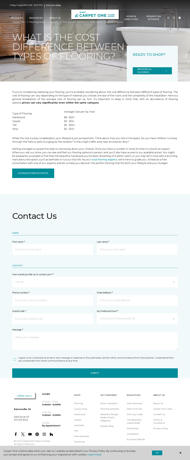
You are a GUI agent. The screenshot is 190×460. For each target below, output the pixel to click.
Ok (157, 452)
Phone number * (21, 293)
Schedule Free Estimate (33, 173)
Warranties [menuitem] (132, 428)
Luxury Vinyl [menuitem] (80, 409)
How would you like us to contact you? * (32, 274)
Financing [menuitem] (79, 441)
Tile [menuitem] (76, 430)
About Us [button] (55, 18)
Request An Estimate (154, 18)
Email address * (105, 293)
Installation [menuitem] (133, 434)
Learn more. (94, 454)
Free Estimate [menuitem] (81, 436)
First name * (18, 242)
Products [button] (16, 18)
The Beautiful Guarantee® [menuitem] (134, 421)
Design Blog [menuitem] (107, 426)
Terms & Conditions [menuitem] (159, 421)
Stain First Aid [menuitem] (134, 409)
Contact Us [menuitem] (159, 414)
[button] (168, 18)
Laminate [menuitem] (79, 425)
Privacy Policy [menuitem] (160, 428)
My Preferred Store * (107, 311)
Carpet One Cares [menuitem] (162, 409)
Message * (17, 330)
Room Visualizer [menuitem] (109, 403)
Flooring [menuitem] (78, 403)
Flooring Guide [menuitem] (134, 414)
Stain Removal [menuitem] (134, 403)
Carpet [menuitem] (77, 420)
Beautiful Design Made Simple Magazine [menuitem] (109, 417)
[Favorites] (174, 18)
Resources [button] (36, 18)
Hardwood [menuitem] (79, 414)
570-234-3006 (53, 5)
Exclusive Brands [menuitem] (136, 439)
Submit (95, 373)
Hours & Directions (131, 18)
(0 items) (180, 18)
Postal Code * (19, 311)
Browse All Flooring (144, 70)
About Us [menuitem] (158, 403)
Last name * (103, 242)
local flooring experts (104, 159)
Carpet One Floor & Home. (36, 441)
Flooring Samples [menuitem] (109, 409)
